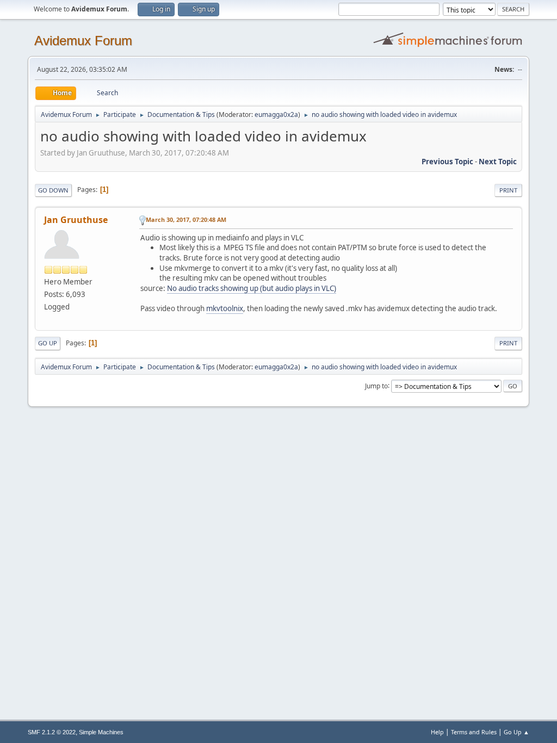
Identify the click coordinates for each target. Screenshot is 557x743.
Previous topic (447, 161)
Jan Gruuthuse (76, 220)
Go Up (47, 343)
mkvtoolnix (224, 308)
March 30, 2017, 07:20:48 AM (186, 219)
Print (508, 190)
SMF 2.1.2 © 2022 (52, 732)
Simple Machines (101, 732)
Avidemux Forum (83, 40)
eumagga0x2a (276, 114)
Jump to (376, 385)
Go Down (53, 190)
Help (437, 732)
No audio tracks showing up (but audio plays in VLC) (251, 288)
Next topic (498, 161)
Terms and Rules (474, 732)
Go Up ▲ (516, 732)
